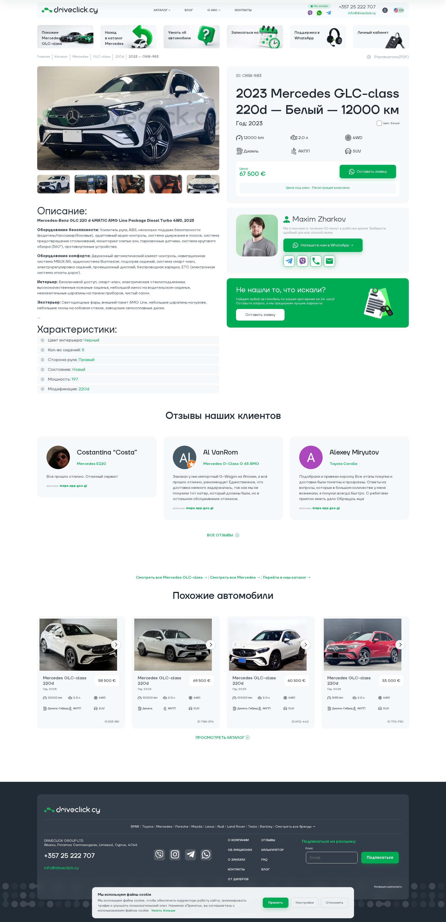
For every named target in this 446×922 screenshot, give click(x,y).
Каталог (61, 57)
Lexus (209, 827)
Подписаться (380, 857)
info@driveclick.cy (362, 13)
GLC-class (102, 57)
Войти (385, 10)
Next (115, 644)
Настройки (305, 903)
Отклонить (334, 903)
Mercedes (80, 57)
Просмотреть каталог (220, 738)
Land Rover (236, 827)
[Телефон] (315, 261)
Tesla (252, 827)
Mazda (196, 827)
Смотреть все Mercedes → (235, 577)
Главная (43, 57)
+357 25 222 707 (357, 7)
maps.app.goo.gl (73, 486)
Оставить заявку (372, 171)
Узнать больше (163, 911)
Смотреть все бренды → (295, 827)
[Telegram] (289, 261)
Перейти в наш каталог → (286, 577)
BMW (135, 827)
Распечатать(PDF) (391, 57)
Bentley (266, 827)
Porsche (181, 827)
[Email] (329, 261)
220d (119, 57)
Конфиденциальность (388, 887)
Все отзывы (220, 535)
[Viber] (302, 261)
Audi (220, 827)
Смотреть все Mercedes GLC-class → (171, 577)
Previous (46, 644)
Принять (275, 903)
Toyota (147, 827)
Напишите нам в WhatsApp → (327, 245)
